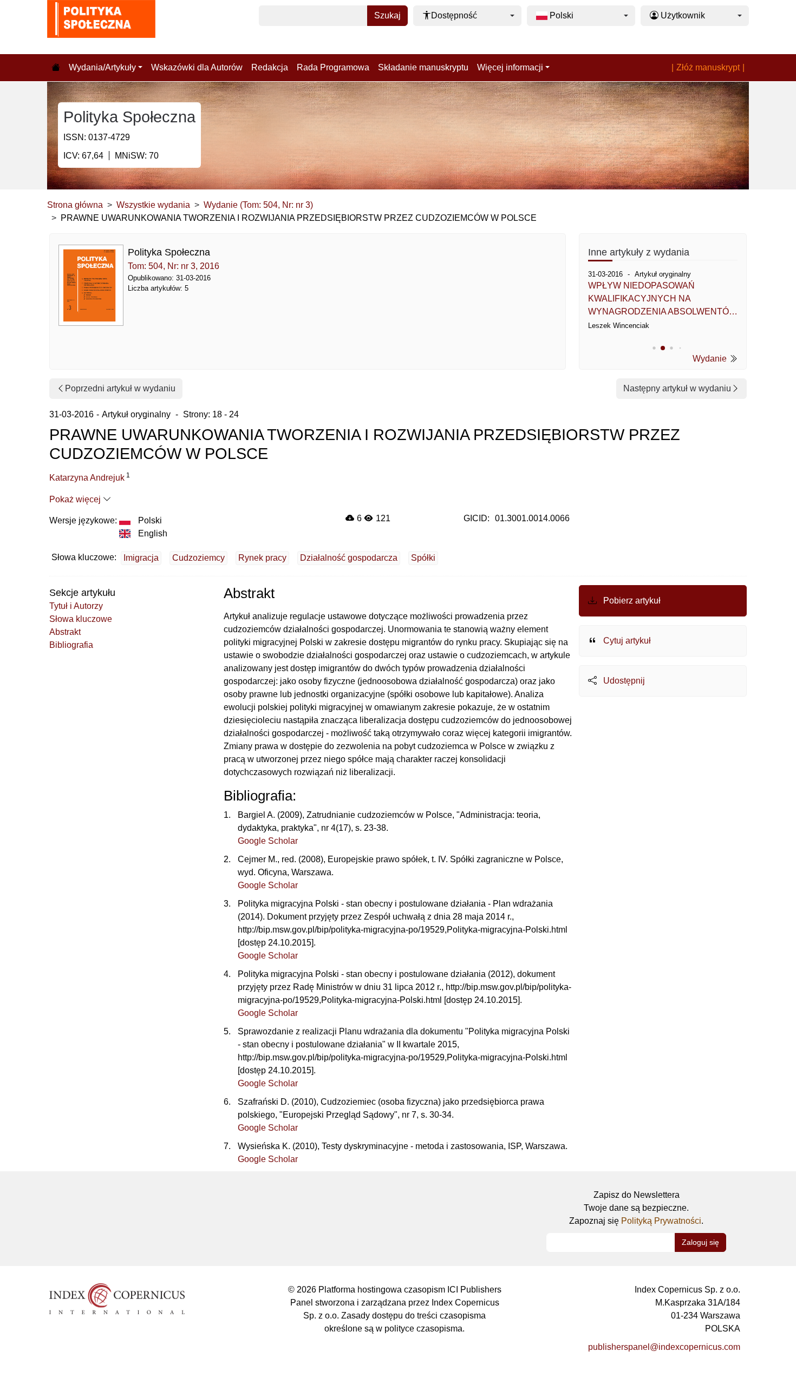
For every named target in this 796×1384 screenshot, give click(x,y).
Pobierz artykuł (631, 600)
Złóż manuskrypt (708, 67)
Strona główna (75, 204)
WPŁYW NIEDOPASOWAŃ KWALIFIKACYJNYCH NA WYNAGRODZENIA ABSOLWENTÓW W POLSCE (662, 299)
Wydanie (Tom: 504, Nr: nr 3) (258, 204)
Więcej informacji (510, 67)
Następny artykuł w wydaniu (677, 388)
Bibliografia (71, 645)
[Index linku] (117, 1298)
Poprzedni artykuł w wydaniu (120, 388)
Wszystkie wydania (153, 204)
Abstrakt (65, 632)
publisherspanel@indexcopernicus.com (664, 1347)
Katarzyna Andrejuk (87, 477)
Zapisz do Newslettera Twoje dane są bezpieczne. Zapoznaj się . (636, 1207)
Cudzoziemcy (198, 557)
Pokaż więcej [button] (76, 499)
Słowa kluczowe (80, 619)
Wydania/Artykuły (102, 67)
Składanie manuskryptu (423, 67)
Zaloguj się (700, 1242)
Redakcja (269, 67)
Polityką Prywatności (661, 1220)
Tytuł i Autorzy (76, 606)
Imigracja (141, 557)
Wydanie (711, 358)
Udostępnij (623, 680)
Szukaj (387, 15)
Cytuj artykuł (626, 640)
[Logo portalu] (101, 27)
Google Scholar (268, 840)
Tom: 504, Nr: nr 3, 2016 (173, 266)
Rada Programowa (333, 67)
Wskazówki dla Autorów (197, 67)
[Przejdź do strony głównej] (55, 67)
